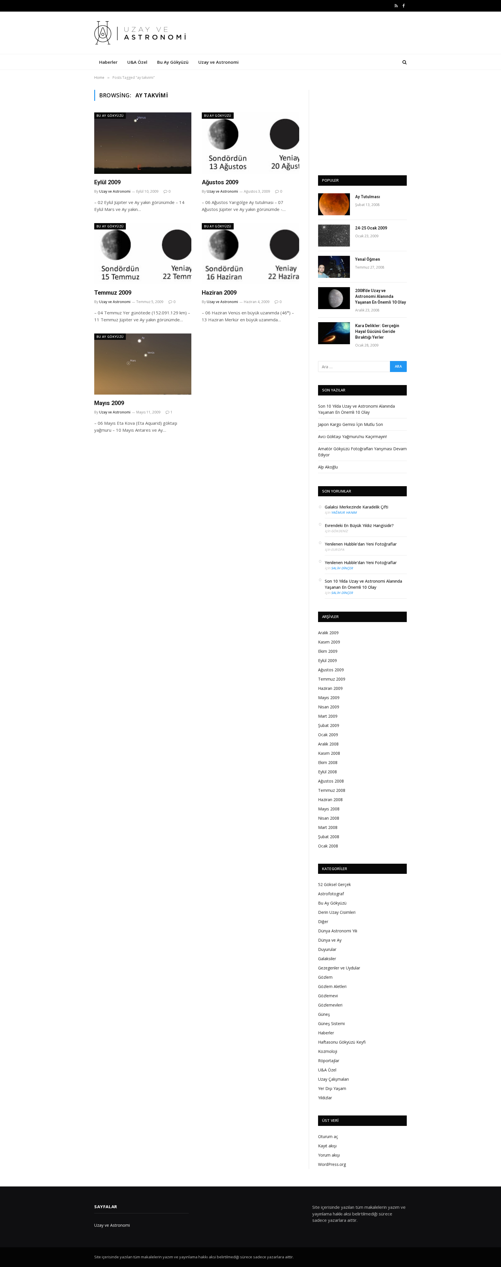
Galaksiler (327, 958)
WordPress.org (332, 1164)
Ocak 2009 (328, 734)
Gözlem (325, 977)
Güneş (324, 1014)
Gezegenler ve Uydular (339, 968)
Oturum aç (328, 1136)
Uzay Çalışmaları (333, 1079)
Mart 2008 (327, 827)
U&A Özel (137, 62)
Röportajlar (328, 1060)
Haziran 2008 (330, 799)
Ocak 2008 (328, 846)
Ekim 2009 (327, 651)
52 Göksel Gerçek (334, 884)
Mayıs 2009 (109, 403)
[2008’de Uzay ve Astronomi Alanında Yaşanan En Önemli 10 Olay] (334, 298)
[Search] (404, 61)
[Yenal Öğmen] (334, 267)
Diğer (323, 921)
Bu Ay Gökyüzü (172, 62)
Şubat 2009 (328, 725)
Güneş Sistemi (331, 1023)
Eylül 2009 (107, 182)
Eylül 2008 (327, 771)
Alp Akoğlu (328, 467)
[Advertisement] (362, 126)
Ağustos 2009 (220, 182)
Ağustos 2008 (331, 781)
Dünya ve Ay (330, 940)
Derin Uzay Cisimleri (336, 912)
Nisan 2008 (328, 818)
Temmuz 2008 (331, 790)
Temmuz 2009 (112, 292)
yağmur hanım (344, 512)
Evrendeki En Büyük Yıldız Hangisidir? (359, 525)
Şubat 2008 (328, 836)
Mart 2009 (327, 716)
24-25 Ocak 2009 (371, 228)
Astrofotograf (331, 893)
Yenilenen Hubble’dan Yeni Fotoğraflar (361, 544)
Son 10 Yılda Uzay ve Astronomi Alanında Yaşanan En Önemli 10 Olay (363, 584)
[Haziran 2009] (250, 253)
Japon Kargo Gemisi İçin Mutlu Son (350, 424)
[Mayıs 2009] (142, 364)
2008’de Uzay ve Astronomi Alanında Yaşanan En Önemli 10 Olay (380, 296)
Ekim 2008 (327, 762)
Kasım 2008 (329, 753)
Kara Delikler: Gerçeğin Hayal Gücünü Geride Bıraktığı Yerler (377, 331)
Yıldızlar (325, 1097)
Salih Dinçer (342, 568)
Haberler (108, 62)
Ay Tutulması (367, 196)
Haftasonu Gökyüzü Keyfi (342, 1042)
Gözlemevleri (330, 1005)
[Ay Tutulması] (334, 204)
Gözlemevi (328, 995)
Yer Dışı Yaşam (332, 1088)
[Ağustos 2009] (250, 143)
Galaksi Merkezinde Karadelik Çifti (356, 507)
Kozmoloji (327, 1051)
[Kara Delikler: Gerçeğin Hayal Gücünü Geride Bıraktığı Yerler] (334, 333)
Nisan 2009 (328, 707)
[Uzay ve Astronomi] (141, 33)
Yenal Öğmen (367, 259)
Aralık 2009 (328, 632)
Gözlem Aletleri (332, 986)
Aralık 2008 (328, 744)
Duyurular (327, 949)
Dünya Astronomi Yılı (337, 931)
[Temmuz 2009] (142, 253)
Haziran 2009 (219, 292)
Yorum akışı (329, 1155)
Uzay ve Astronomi (218, 62)
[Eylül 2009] (142, 143)
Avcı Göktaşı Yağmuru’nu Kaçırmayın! (352, 436)
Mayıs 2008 (329, 809)
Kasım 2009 (329, 642)
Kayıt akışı (327, 1145)
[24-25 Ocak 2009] (334, 236)
